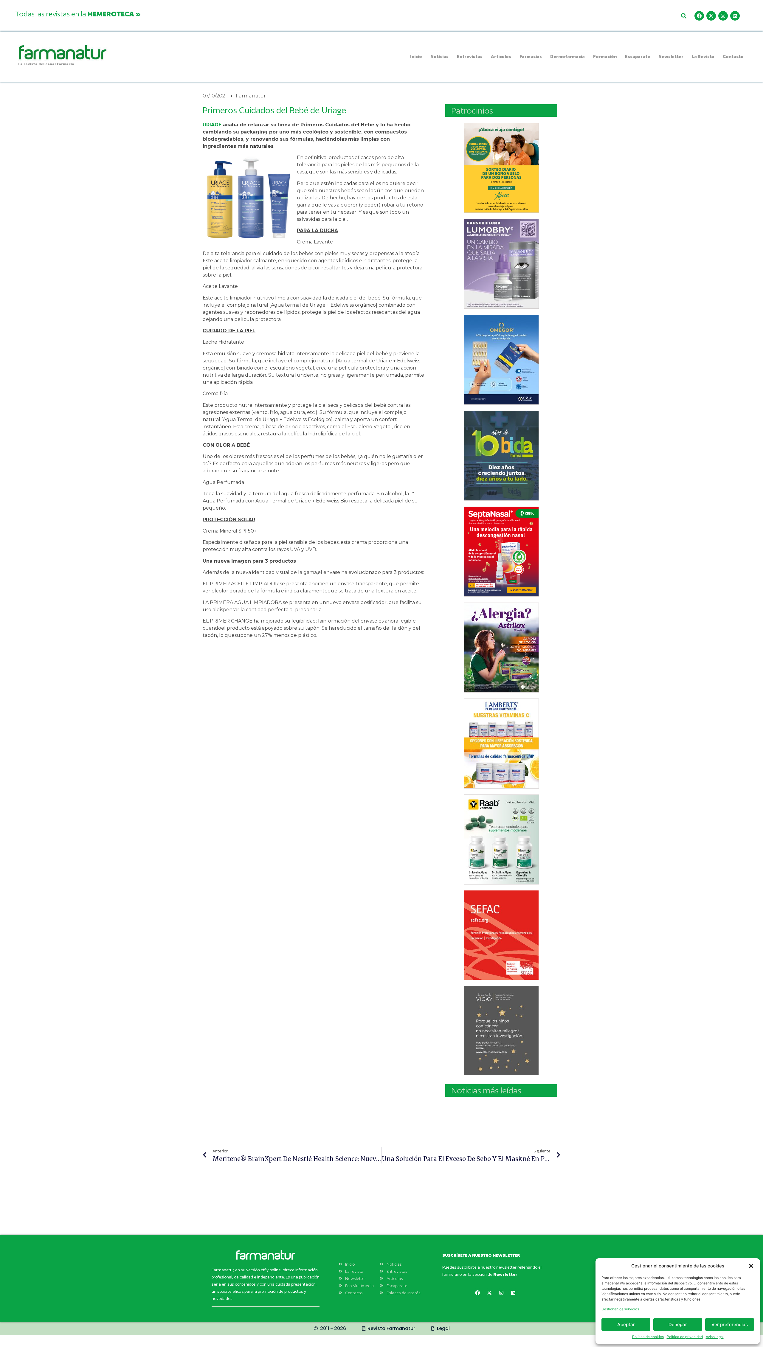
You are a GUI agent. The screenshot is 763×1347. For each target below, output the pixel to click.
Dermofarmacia (567, 56)
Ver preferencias (729, 1324)
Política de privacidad (685, 1336)
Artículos (501, 56)
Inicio (416, 56)
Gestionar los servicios (620, 1309)
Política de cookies (648, 1336)
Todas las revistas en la (77, 14)
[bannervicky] (501, 1030)
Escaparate (637, 56)
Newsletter (670, 56)
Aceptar (626, 1324)
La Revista (703, 56)
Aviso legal (715, 1336)
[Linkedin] (735, 16)
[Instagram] (723, 16)
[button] (751, 1266)
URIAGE (212, 125)
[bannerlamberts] (501, 168)
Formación (605, 56)
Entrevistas (470, 56)
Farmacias (530, 56)
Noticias (439, 56)
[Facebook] (699, 16)
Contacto (733, 56)
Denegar (678, 1324)
